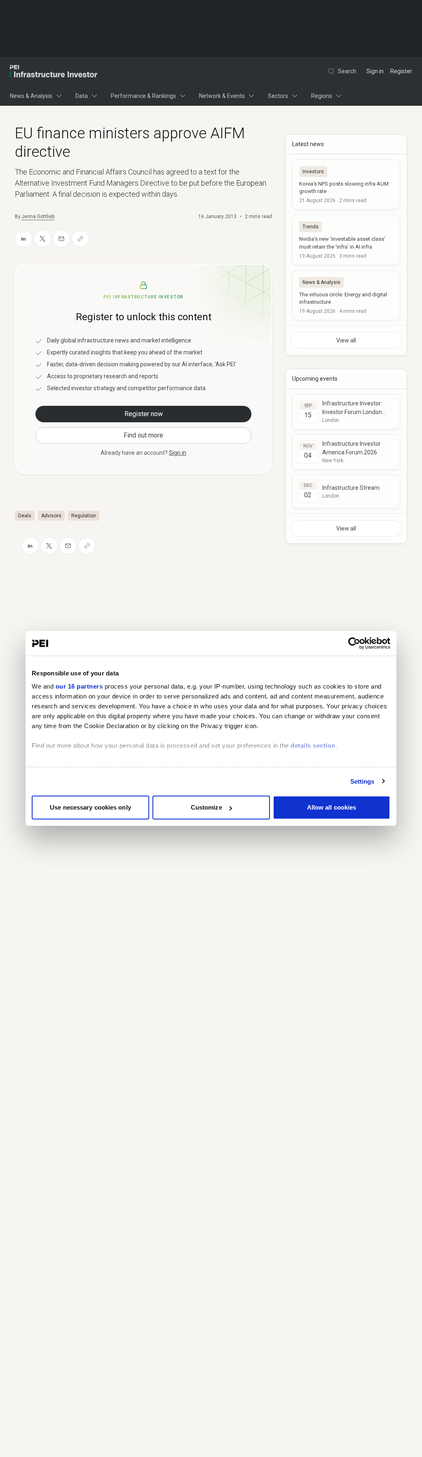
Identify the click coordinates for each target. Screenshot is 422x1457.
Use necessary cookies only (90, 807)
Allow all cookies (331, 807)
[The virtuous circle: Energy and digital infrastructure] (346, 295)
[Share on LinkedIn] (23, 238)
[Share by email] (61, 238)
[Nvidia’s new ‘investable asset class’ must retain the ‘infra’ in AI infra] (346, 239)
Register (401, 71)
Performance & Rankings (143, 96)
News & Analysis (31, 96)
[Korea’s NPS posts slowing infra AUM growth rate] (346, 184)
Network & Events (222, 96)
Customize (206, 807)
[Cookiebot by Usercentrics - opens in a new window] (354, 643)
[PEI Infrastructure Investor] (53, 71)
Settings (362, 781)
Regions (321, 96)
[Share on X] (42, 238)
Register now (143, 414)
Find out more (143, 435)
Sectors (278, 96)
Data (81, 96)
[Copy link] (80, 238)
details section (313, 745)
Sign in (375, 71)
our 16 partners (79, 686)
